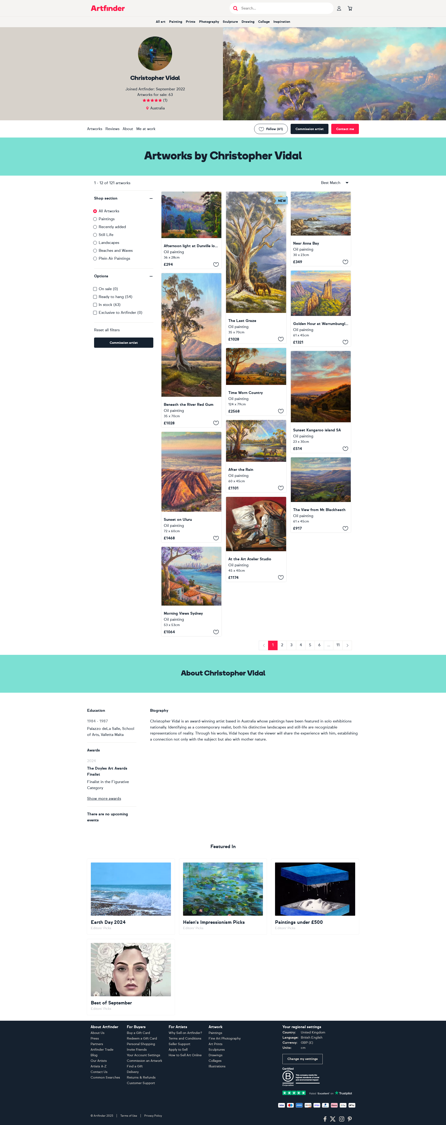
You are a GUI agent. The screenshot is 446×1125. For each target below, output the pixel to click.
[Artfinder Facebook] (325, 1119)
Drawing (248, 22)
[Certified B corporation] (301, 1076)
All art (160, 22)
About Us (98, 1033)
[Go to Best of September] (131, 977)
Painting (175, 22)
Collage (264, 22)
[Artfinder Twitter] (333, 1119)
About (128, 129)
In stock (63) (110, 304)
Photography (209, 22)
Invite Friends (137, 1050)
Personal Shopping (141, 1044)
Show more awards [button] (104, 798)
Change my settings (302, 1059)
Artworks (94, 129)
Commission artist (309, 129)
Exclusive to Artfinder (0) (120, 312)
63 (170, 94)
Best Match (330, 182)
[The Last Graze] (256, 267)
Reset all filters (107, 330)
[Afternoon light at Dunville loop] (191, 230)
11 (338, 645)
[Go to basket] (349, 8)
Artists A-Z (99, 1066)
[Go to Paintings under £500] (315, 897)
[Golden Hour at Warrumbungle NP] (321, 308)
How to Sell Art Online (185, 1055)
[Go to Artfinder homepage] (108, 8)
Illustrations (217, 1066)
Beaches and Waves (116, 250)
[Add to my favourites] (216, 264)
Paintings (107, 219)
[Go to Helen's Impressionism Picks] (223, 897)
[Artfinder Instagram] (341, 1119)
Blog (94, 1055)
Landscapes (109, 242)
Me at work (145, 129)
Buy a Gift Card (138, 1033)
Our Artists (99, 1061)
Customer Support (141, 1083)
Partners (97, 1044)
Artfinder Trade (102, 1050)
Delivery (133, 1072)
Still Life (106, 235)
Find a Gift (135, 1066)
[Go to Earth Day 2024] (131, 897)
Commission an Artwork (144, 1061)
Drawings (216, 1055)
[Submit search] (235, 8)
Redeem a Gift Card (142, 1038)
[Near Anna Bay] (321, 229)
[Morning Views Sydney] (191, 591)
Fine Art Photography (225, 1038)
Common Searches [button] (105, 1077)
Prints (190, 22)
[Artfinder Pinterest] (350, 1119)
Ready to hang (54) (115, 297)
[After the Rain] (256, 456)
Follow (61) (274, 129)
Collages (215, 1061)
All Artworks (109, 211)
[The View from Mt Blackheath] (321, 494)
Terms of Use (128, 1115)
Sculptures (217, 1050)
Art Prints (216, 1044)
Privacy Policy (153, 1115)
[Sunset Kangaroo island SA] (321, 402)
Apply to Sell (178, 1050)
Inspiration (281, 22)
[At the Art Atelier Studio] (256, 539)
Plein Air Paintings (114, 258)
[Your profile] (339, 8)
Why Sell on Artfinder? (185, 1033)
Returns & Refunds (141, 1077)
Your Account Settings (143, 1055)
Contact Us (99, 1072)
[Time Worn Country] (256, 381)
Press (95, 1038)
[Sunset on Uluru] (191, 487)
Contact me (345, 129)
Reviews (112, 129)
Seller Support (179, 1044)
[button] (123, 198)
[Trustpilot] (317, 1092)
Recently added (112, 227)
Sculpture (230, 22)
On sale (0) (108, 289)
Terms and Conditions (185, 1038)
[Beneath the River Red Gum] (191, 350)
